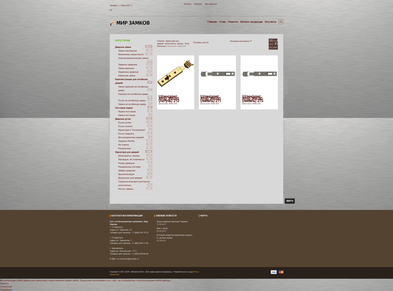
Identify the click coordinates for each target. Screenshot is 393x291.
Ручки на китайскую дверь (132, 100)
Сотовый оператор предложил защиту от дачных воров (174, 236)
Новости (233, 21)
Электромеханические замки (133, 57)
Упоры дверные (126, 162)
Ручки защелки (126, 133)
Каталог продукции (251, 21)
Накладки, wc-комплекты (131, 159)
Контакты (270, 21)
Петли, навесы (125, 188)
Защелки (126, 140)
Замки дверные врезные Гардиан (172, 221)
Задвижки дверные (128, 71)
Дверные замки (123, 46)
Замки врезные (126, 68)
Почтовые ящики (124, 107)
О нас (222, 21)
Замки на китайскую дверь (132, 103)
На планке (123, 144)
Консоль (187, 3)
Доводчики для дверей (130, 177)
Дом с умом (162, 228)
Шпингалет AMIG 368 (168, 103)
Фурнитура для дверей (127, 151)
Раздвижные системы (129, 166)
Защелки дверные (127, 64)
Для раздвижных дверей (131, 137)
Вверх (289, 201)
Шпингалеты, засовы (174, 43)
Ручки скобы (124, 122)
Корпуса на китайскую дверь (133, 93)
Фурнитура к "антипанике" (131, 129)
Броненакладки (126, 174)
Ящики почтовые (127, 111)
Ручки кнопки (125, 126)
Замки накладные (127, 50)
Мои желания (211, 3)
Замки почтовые (126, 115)
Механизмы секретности (131, 54)
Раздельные (124, 148)
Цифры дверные (126, 170)
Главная (212, 21)
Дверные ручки (123, 118)
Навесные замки (126, 75)
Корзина (198, 3)
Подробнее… (7, 289)
